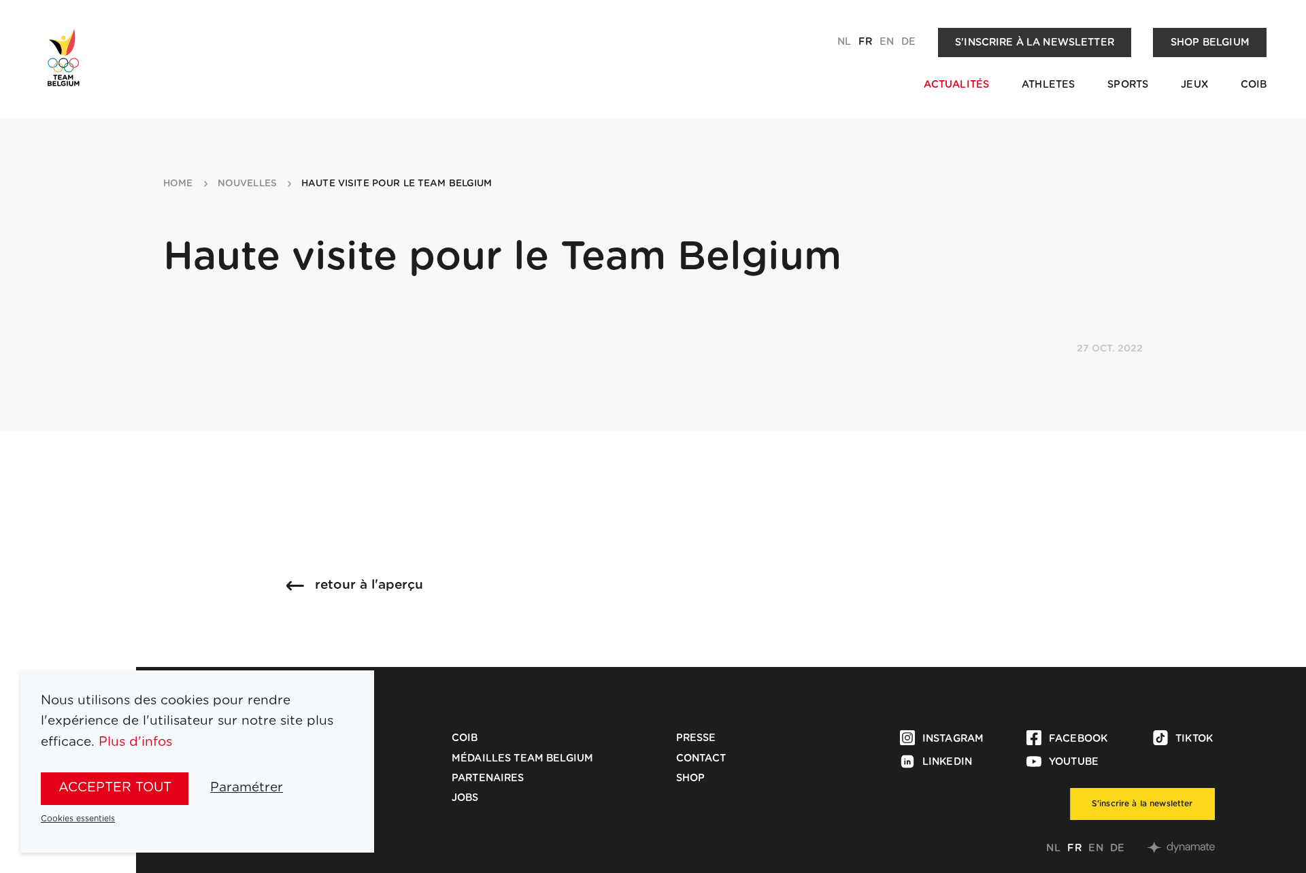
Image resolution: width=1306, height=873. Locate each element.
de (908, 42)
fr (865, 42)
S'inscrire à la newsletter (1034, 42)
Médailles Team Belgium (522, 758)
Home (178, 183)
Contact (701, 758)
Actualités (956, 85)
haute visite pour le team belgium (396, 183)
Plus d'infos (135, 742)
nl (844, 42)
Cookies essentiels (78, 819)
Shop (690, 778)
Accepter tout (114, 787)
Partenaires (488, 778)
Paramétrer (246, 787)
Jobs (465, 798)
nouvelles (247, 183)
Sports (1127, 85)
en (887, 42)
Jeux (1194, 85)
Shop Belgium (1210, 42)
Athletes (1048, 85)
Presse (696, 738)
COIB (1254, 85)
